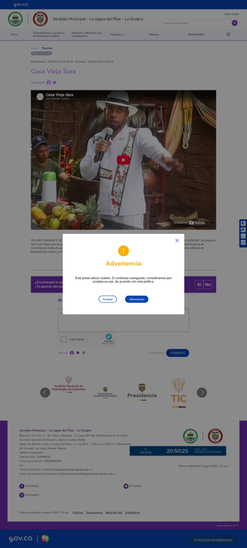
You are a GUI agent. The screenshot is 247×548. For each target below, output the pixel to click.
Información (136, 299)
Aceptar (108, 299)
